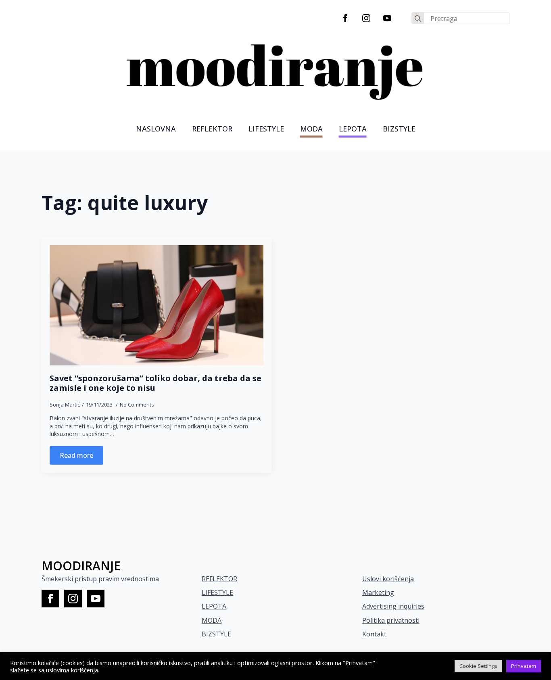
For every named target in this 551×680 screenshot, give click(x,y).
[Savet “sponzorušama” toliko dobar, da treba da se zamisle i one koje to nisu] (156, 305)
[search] (418, 19)
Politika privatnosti (391, 620)
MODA (311, 128)
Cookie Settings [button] (478, 666)
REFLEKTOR (219, 578)
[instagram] (366, 18)
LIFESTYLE (266, 128)
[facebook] (345, 18)
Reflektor (212, 128)
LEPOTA (353, 128)
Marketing (378, 592)
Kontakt (374, 634)
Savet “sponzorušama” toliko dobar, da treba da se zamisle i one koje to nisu (155, 383)
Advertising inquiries (393, 606)
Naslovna (156, 128)
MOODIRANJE (81, 565)
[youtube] (387, 18)
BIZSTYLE (216, 634)
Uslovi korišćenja (388, 578)
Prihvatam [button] (523, 666)
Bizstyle (399, 128)
